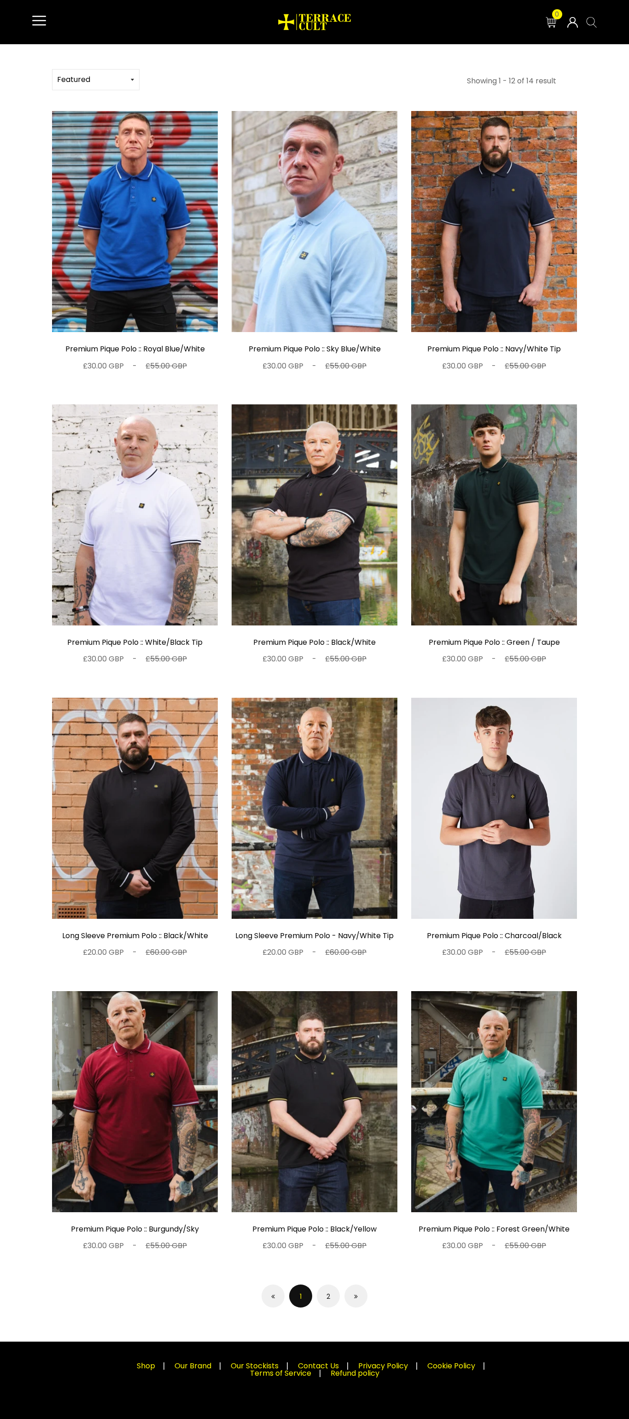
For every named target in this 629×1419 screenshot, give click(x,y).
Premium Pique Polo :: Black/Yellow (314, 1229)
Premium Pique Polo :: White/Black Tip (135, 642)
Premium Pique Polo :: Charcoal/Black (494, 935)
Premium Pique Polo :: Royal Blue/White (135, 349)
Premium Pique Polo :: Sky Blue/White (315, 349)
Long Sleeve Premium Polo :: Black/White (135, 935)
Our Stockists (255, 1366)
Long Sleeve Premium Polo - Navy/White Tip (314, 935)
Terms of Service (280, 1373)
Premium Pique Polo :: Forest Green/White (494, 1229)
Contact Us (318, 1366)
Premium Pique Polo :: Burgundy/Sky (135, 1229)
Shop (146, 1366)
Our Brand (193, 1366)
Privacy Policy (383, 1366)
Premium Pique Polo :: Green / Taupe (494, 642)
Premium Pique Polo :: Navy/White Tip (494, 349)
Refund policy (355, 1373)
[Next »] (355, 1296)
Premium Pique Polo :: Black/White (314, 642)
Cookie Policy (451, 1366)
